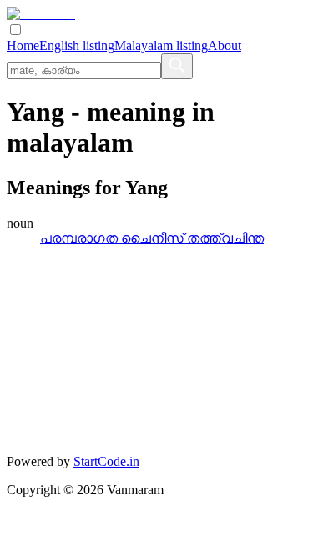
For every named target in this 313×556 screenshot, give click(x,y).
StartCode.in (106, 461)
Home (23, 45)
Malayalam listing (161, 45)
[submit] (177, 66)
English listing (76, 45)
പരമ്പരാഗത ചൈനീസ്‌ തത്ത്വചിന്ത (152, 238)
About (224, 45)
